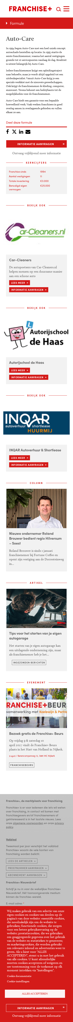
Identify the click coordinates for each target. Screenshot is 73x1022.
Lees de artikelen (20, 861)
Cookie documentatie (19, 976)
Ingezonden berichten (29, 662)
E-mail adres (14, 903)
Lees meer (18, 282)
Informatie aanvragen (35, 1008)
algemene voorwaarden (28, 823)
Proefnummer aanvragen (26, 868)
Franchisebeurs (21, 765)
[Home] (30, 8)
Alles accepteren (35, 993)
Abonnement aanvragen (25, 875)
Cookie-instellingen (18, 981)
